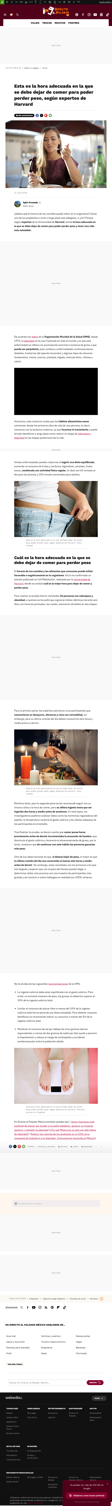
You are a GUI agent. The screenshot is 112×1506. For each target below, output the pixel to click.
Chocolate (81, 1353)
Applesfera (11, 1422)
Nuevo (11, 14)
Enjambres (46, 1347)
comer (75, 1146)
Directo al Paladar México (76, 1478)
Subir (97, 1398)
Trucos (47, 23)
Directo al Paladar (73, 1414)
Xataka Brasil (12, 1482)
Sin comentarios (25, 115)
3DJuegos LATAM (35, 1477)
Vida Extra (32, 1417)
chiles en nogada (31, 68)
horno (44, 68)
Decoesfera (11, 1455)
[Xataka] (2, 2)
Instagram (89, 14)
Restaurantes (83, 1336)
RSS (46, 1307)
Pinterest (77, 14)
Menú (5, 14)
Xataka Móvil (12, 1417)
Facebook (83, 14)
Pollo (9, 1353)
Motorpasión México (95, 1478)
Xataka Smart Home (12, 1427)
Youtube (95, 14)
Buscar (17, 14)
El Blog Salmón (34, 1451)
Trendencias (12, 1451)
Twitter (41, 115)
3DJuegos (31, 1413)
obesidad (29, 340)
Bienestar (81, 1347)
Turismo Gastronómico (53, 1342)
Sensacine (53, 1413)
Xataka (9, 1413)
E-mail (50, 115)
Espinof (51, 1417)
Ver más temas (15, 1364)
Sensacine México (53, 1478)
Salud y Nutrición (15, 1342)
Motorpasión (95, 1413)
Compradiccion (13, 1459)
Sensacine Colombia (53, 1485)
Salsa (44, 1353)
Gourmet (11, 1336)
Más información (36, 1503)
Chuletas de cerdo (78, 1299)
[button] (31, 202)
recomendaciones (58, 983)
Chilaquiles (34, 1299)
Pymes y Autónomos (32, 1456)
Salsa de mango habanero (54, 1299)
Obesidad (87, 1146)
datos (35, 336)
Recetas (60, 23)
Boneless (94, 1299)
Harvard (63, 1146)
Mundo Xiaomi (13, 1433)
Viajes (35, 23)
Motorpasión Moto (95, 1418)
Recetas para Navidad (17, 1347)
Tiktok (107, 14)
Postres (73, 23)
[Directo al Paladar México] (56, 11)
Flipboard (46, 115)
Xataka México (13, 1477)
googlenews (101, 14)
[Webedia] (13, 1397)
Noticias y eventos (46, 1146)
